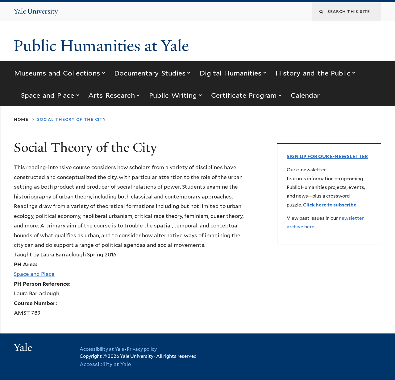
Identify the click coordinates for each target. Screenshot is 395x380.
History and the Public (313, 73)
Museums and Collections (57, 73)
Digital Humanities (230, 73)
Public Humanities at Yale (103, 46)
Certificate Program (243, 95)
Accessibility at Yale (102, 349)
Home (21, 119)
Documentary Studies (149, 73)
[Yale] (24, 348)
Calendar (305, 95)
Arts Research (111, 95)
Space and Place (47, 95)
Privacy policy (142, 349)
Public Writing (173, 95)
